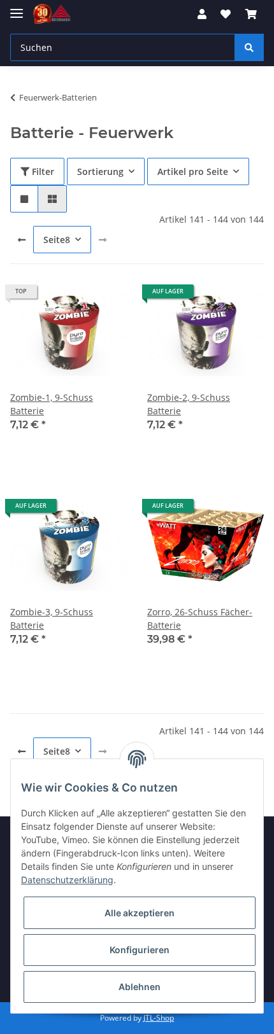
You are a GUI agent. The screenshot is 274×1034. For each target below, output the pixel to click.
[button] (202, 14)
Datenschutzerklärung (67, 879)
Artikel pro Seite (192, 171)
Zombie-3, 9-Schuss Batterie (51, 618)
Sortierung (100, 171)
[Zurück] (21, 240)
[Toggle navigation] (16, 8)
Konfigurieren (139, 949)
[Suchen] (249, 47)
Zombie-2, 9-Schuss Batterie (188, 404)
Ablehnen (140, 986)
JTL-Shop (158, 1017)
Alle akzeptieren (140, 912)
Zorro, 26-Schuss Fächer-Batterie (199, 618)
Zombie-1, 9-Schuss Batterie (51, 404)
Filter (41, 171)
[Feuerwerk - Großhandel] (52, 14)
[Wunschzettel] (225, 14)
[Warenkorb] (251, 14)
